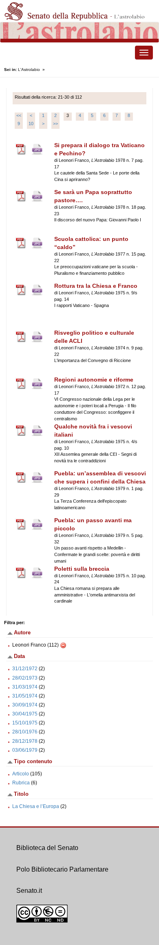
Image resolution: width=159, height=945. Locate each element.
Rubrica (21, 783)
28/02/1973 (25, 678)
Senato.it (29, 890)
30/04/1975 (25, 714)
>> (55, 123)
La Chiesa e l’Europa (35, 806)
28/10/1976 (25, 732)
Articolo (20, 774)
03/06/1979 (25, 750)
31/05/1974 (25, 696)
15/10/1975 (25, 723)
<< (18, 115)
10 (31, 123)
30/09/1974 (25, 705)
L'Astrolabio (29, 69)
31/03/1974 (25, 687)
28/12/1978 (25, 741)
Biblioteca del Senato (47, 847)
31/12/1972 (25, 668)
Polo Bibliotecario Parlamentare (62, 869)
